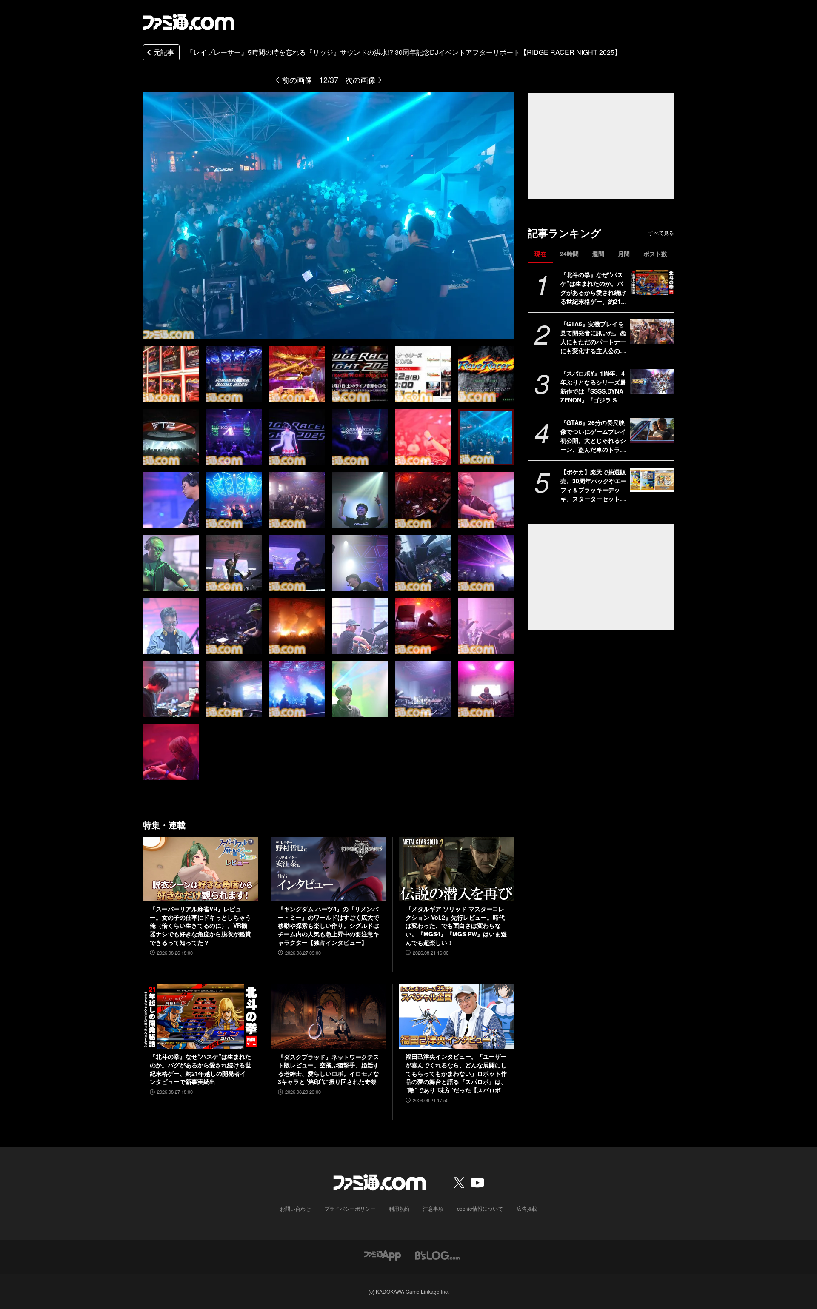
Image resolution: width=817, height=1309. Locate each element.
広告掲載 (527, 1208)
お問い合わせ (295, 1208)
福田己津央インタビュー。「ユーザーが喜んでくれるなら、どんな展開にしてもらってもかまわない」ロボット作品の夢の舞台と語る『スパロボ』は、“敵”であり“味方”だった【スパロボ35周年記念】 (456, 1073)
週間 (598, 253)
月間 (624, 253)
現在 (540, 253)
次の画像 (360, 79)
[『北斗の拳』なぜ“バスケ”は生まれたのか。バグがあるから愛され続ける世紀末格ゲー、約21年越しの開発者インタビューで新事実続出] (652, 282)
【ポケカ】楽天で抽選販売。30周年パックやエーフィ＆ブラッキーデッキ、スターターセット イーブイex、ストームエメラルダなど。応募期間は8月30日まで (593, 485)
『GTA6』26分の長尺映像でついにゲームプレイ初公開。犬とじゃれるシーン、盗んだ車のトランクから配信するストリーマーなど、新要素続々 (593, 436)
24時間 (569, 253)
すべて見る (661, 233)
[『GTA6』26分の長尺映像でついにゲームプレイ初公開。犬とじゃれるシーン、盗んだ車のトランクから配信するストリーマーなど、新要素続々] (652, 430)
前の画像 (297, 79)
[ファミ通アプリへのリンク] (382, 1255)
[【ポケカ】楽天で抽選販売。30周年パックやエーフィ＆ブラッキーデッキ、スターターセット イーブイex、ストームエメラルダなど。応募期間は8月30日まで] (652, 480)
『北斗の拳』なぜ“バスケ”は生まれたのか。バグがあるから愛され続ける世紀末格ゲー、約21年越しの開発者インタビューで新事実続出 (593, 288)
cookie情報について (480, 1208)
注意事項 (433, 1208)
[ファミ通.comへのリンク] (188, 22)
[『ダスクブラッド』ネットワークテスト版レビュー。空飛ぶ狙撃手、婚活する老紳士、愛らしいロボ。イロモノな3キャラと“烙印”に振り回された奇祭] (328, 1016)
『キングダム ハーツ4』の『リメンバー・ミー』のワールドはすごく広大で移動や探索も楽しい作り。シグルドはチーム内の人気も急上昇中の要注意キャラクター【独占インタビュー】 (328, 925)
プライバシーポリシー (349, 1208)
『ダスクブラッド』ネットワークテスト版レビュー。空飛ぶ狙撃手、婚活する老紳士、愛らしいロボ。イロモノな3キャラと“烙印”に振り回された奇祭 (328, 1069)
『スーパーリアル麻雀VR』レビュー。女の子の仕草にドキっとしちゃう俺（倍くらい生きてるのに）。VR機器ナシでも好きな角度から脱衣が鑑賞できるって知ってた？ (200, 925)
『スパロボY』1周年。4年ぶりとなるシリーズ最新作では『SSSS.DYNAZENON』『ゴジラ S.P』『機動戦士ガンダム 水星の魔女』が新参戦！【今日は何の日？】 (593, 387)
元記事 (164, 52)
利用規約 (399, 1208)
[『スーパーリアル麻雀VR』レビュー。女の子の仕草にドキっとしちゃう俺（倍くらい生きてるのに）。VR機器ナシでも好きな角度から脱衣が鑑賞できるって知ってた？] (200, 869)
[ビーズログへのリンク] (437, 1255)
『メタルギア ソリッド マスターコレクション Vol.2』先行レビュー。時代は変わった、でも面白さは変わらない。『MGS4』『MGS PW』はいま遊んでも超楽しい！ (456, 925)
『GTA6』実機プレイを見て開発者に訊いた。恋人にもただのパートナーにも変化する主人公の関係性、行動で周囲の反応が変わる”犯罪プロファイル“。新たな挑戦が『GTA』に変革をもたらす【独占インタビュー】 (593, 337)
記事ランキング (564, 233)
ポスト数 (655, 253)
